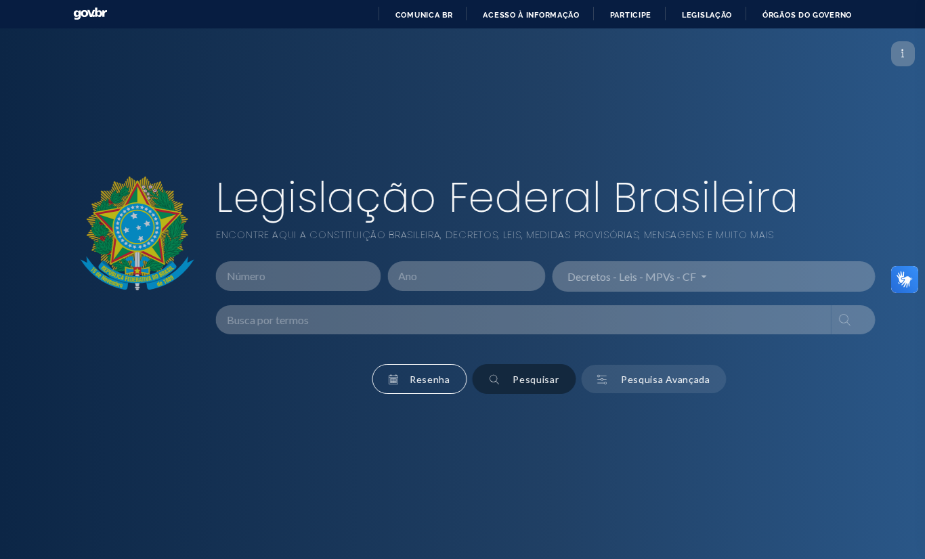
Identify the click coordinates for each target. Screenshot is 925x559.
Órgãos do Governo (807, 15)
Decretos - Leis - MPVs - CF (615, 275)
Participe (630, 15)
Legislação (707, 15)
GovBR (90, 13)
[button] (402, 379)
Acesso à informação (531, 15)
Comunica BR (424, 15)
